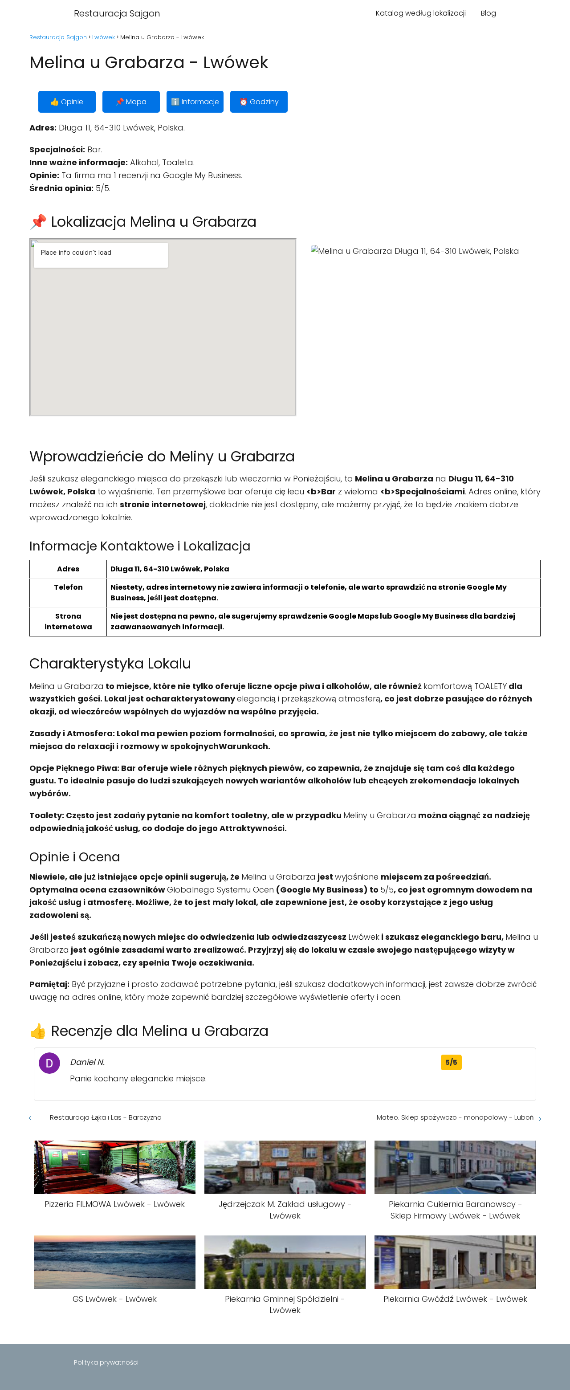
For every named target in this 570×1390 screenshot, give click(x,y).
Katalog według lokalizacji (421, 13)
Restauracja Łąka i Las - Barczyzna (106, 1117)
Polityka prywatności (106, 1362)
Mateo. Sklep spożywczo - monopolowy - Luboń (455, 1117)
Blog (488, 13)
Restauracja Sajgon (117, 13)
